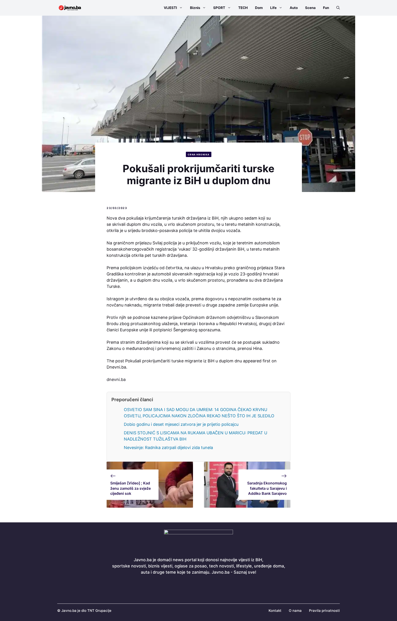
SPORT (219, 8)
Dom (259, 8)
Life (273, 8)
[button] (336, 7)
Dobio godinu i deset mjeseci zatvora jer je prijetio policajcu (181, 424)
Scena (310, 8)
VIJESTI (170, 8)
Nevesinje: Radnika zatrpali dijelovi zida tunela (168, 447)
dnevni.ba (116, 379)
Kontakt (275, 610)
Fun (326, 8)
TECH (243, 8)
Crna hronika (199, 154)
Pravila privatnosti (324, 610)
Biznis (195, 8)
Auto (294, 8)
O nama (295, 610)
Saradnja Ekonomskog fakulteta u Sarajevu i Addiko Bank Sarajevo (267, 488)
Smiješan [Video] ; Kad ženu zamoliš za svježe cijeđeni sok (130, 488)
